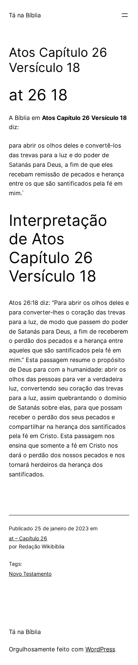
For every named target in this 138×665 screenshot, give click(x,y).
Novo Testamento (30, 574)
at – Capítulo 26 (28, 538)
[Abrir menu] (124, 15)
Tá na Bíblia (25, 15)
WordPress (100, 649)
